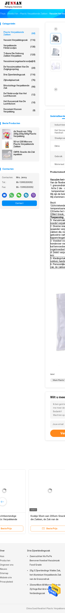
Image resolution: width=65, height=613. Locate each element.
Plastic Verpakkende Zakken (19, 33)
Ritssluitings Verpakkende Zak (19, 86)
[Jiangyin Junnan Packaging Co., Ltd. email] (4, 195)
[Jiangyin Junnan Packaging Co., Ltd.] (13, 4)
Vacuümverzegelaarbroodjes (19, 61)
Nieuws (3, 569)
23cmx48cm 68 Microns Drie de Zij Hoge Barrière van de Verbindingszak (45, 589)
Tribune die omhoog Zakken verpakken (19, 54)
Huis (2, 556)
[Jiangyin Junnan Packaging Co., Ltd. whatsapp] (11, 195)
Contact (19, 203)
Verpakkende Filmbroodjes (19, 46)
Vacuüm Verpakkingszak (19, 40)
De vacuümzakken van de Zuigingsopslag (19, 68)
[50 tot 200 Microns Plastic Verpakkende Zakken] (7, 144)
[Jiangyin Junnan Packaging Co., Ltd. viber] (33, 195)
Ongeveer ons (6, 565)
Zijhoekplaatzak (19, 80)
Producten (5, 560)
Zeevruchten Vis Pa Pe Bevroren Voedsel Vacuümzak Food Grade (45, 560)
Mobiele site (6, 577)
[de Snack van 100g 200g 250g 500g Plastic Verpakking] (7, 134)
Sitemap (4, 573)
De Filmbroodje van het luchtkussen (19, 94)
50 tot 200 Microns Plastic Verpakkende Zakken (23, 144)
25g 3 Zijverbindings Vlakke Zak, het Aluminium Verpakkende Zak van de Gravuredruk (45, 574)
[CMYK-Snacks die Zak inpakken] (7, 155)
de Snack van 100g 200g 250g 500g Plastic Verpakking (24, 133)
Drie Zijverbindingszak (19, 74)
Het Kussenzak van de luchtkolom (19, 102)
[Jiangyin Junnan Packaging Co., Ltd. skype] (26, 195)
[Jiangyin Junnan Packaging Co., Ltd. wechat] (18, 195)
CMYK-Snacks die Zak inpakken (24, 153)
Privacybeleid (6, 582)
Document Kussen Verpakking (19, 110)
